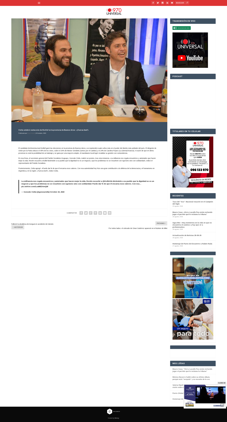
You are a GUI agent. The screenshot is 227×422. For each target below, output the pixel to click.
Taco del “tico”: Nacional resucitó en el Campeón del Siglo (192, 203)
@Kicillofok (107, 181)
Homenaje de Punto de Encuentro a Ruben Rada (192, 244)
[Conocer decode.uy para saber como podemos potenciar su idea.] (113, 411)
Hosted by (113, 418)
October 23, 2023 (57, 192)
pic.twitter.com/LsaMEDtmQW (34, 186)
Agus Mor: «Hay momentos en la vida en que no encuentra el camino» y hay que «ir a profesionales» (192, 225)
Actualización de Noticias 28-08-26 (186, 235)
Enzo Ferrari (31, 133)
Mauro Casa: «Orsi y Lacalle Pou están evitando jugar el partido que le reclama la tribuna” (192, 213)
